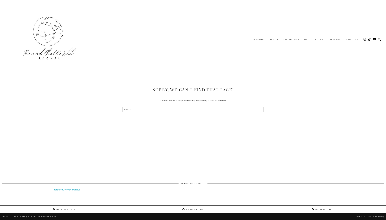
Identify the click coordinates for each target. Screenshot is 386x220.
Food (307, 39)
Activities (259, 39)
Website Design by (370, 217)
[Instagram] (365, 39)
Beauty (274, 39)
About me (352, 39)
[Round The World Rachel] (48, 40)
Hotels (319, 39)
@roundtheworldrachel (67, 189)
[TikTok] (369, 39)
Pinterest (323, 209)
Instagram (65, 209)
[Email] (374, 39)
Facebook (194, 209)
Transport (335, 39)
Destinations (291, 39)
